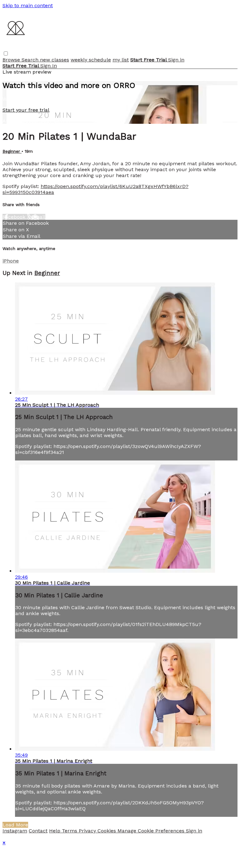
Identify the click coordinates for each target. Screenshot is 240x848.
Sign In (48, 66)
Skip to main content (27, 5)
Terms (70, 831)
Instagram (14, 831)
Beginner (12, 151)
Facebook (14, 217)
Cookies (108, 831)
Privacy (88, 831)
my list (120, 60)
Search (31, 60)
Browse (12, 60)
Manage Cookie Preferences (152, 831)
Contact (38, 831)
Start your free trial (25, 110)
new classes (54, 60)
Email (38, 217)
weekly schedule (91, 60)
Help (55, 831)
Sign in (176, 60)
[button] (6, 53)
